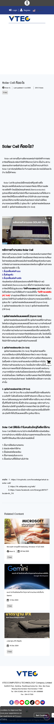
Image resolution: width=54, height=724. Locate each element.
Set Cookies (41, 715)
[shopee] (37, 702)
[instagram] (16, 702)
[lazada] (42, 702)
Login (15, 10)
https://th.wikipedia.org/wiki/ (22, 486)
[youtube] (22, 702)
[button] (38, 10)
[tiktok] (32, 702)
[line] (27, 702)
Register (27, 10)
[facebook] (11, 702)
